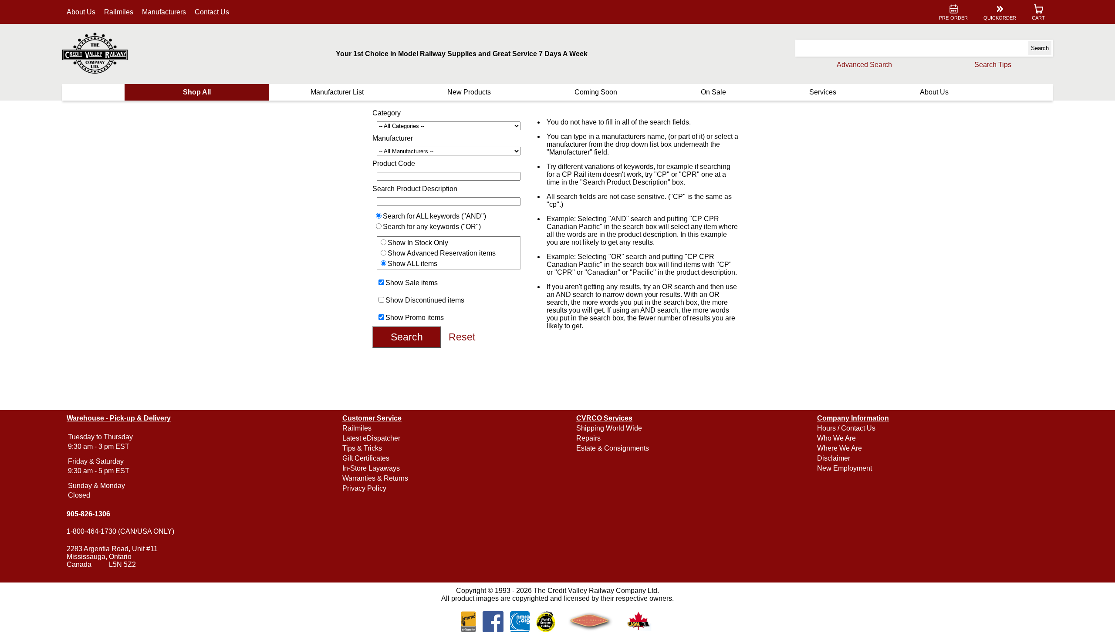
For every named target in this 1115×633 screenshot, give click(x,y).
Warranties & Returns (375, 478)
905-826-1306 (88, 514)
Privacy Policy (364, 488)
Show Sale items (411, 282)
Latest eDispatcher (371, 438)
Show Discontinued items (424, 300)
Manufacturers (164, 12)
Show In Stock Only (418, 242)
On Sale (713, 92)
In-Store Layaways (371, 468)
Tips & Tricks (362, 448)
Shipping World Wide (609, 428)
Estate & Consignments (612, 448)
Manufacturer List (337, 92)
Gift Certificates (365, 458)
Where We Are (839, 448)
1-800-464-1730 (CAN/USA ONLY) (120, 531)
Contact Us (212, 12)
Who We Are (836, 438)
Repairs (588, 438)
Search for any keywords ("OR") (432, 226)
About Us (81, 12)
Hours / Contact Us (846, 428)
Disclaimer (833, 458)
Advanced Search (864, 64)
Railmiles (118, 12)
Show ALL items (412, 263)
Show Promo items (414, 317)
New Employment (844, 468)
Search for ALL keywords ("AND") (434, 216)
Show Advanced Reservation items (442, 253)
